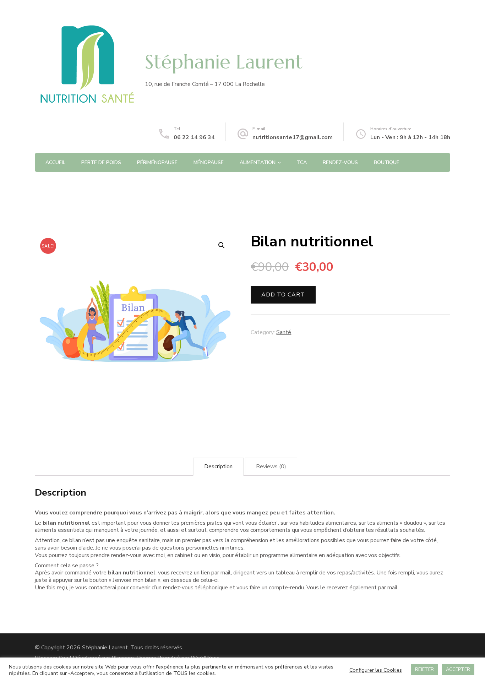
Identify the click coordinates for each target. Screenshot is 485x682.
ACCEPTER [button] (458, 669)
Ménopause (209, 162)
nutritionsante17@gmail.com (292, 137)
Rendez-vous (340, 162)
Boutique (386, 162)
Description (218, 466)
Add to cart (283, 295)
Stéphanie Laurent (224, 62)
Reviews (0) (271, 466)
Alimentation (258, 162)
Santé (283, 332)
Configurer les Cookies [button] (375, 670)
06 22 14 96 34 (194, 137)
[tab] (218, 467)
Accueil (55, 162)
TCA (302, 162)
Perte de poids (101, 162)
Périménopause (157, 162)
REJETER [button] (424, 669)
